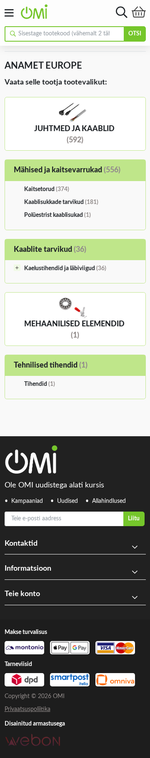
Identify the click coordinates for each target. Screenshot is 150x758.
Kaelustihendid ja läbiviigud (65, 268)
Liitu (134, 519)
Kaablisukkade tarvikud (61, 202)
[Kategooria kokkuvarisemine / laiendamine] (17, 267)
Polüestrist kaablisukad (57, 215)
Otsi (134, 34)
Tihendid (39, 384)
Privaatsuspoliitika (27, 709)
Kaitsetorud (46, 189)
